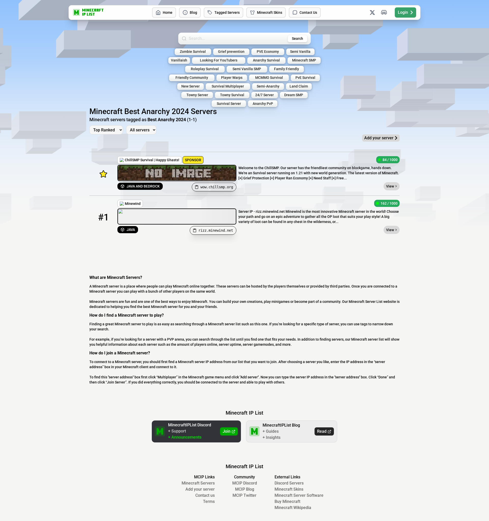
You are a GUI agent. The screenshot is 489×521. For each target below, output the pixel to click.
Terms (209, 501)
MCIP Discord (244, 483)
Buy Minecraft (287, 501)
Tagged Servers (227, 12)
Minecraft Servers (198, 483)
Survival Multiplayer (228, 86)
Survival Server (229, 104)
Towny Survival (232, 95)
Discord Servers (289, 483)
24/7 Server (264, 95)
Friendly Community (191, 78)
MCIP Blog (244, 489)
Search (297, 38)
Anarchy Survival (266, 60)
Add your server (200, 489)
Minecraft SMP (304, 60)
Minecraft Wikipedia (293, 507)
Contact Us (308, 12)
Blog (193, 12)
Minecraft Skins (269, 12)
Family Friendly (286, 69)
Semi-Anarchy (268, 86)
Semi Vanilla (300, 51)
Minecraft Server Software (299, 495)
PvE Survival (305, 78)
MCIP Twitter (244, 495)
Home (167, 12)
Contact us (205, 495)
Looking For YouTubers (218, 60)
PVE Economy (268, 51)
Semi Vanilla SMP (247, 69)
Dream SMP (293, 95)
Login (403, 12)
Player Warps (231, 78)
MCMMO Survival (269, 78)
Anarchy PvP (263, 104)
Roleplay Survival (205, 69)
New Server (190, 86)
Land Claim (299, 86)
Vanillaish (179, 60)
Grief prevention (231, 51)
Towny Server (197, 95)
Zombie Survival (193, 51)
